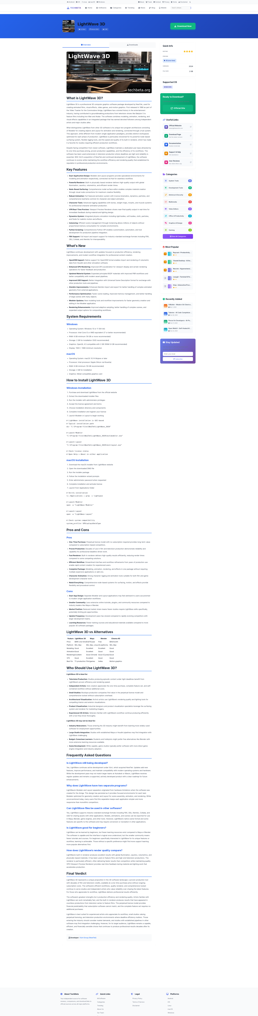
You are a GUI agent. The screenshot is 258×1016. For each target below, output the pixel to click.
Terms (175, 2)
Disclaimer (184, 2)
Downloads (133, 45)
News (143, 8)
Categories (117, 8)
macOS (92, 2)
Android (71, 2)
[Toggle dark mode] (190, 2)
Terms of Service (138, 1002)
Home (90, 8)
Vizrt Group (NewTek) (88, 938)
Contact (158, 2)
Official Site (179, 108)
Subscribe (179, 359)
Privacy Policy (137, 998)
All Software (101, 998)
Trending (130, 8)
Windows (101, 2)
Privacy (166, 2)
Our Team (100, 1013)
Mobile (163, 8)
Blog (153, 8)
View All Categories (178, 236)
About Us (100, 1009)
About (142, 2)
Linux (85, 2)
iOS (79, 2)
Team (150, 2)
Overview (87, 45)
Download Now (184, 26)
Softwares (102, 8)
